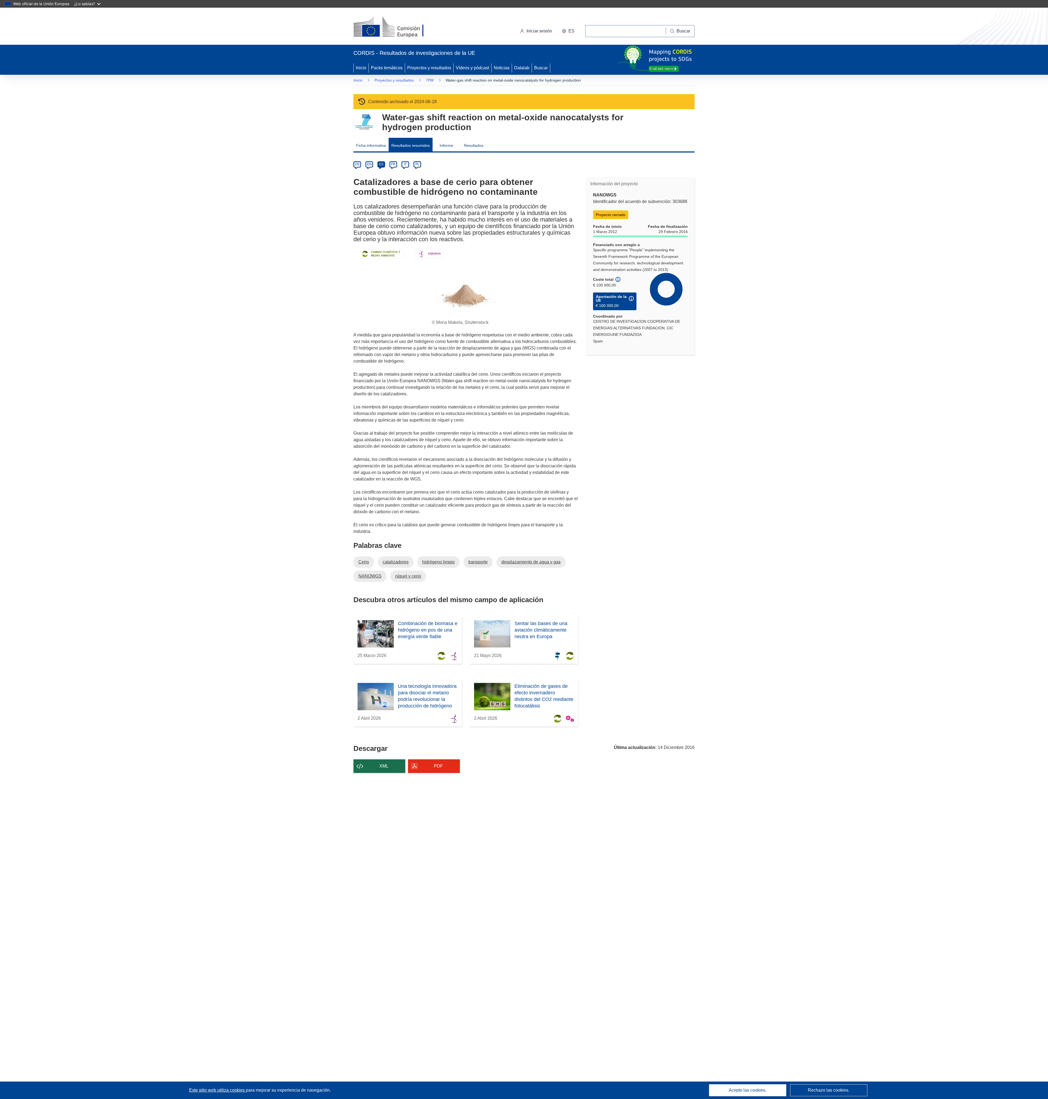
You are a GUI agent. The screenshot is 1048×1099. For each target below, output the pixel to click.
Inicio (361, 67)
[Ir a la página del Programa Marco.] (363, 122)
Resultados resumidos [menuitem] (410, 145)
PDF (438, 766)
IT (405, 164)
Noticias (502, 67)
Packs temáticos (387, 67)
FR (393, 164)
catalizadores (396, 562)
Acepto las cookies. (747, 1090)
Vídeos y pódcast (472, 67)
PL (417, 164)
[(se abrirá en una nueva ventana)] (397, 27)
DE (357, 164)
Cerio (363, 562)
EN (369, 164)
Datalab (521, 67)
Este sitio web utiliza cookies (217, 1090)
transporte (478, 562)
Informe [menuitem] (446, 145)
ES (381, 164)
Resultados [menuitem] (473, 145)
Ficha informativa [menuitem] (371, 145)
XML (383, 766)
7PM (430, 80)
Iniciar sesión (539, 31)
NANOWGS (370, 576)
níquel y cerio (408, 576)
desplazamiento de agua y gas (531, 562)
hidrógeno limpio (438, 562)
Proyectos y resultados (429, 67)
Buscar (541, 67)
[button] (568, 31)
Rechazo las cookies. (828, 1090)
